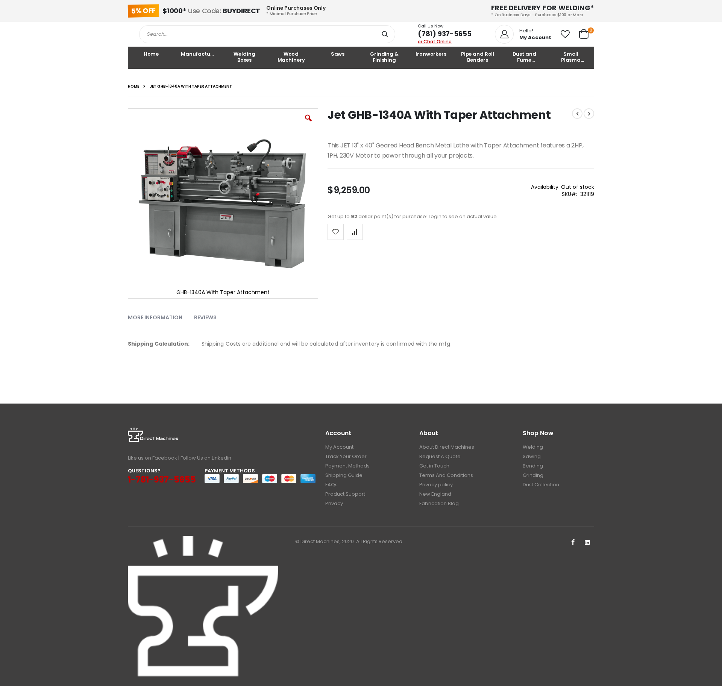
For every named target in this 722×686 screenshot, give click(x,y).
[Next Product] (589, 113)
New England (435, 494)
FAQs (331, 484)
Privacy (334, 503)
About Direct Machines (446, 447)
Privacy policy (436, 484)
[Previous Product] (577, 113)
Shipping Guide (344, 475)
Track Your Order (346, 456)
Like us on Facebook (152, 457)
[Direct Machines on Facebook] (572, 542)
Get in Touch (434, 465)
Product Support (345, 494)
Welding (533, 447)
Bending (533, 465)
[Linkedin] (587, 542)
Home (133, 86)
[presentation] (161, 316)
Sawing (532, 456)
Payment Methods (347, 465)
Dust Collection (541, 484)
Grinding (533, 475)
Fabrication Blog (439, 503)
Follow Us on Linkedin (205, 457)
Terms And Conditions (446, 475)
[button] (565, 34)
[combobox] (267, 34)
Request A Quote (440, 456)
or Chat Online (435, 41)
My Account (339, 447)
